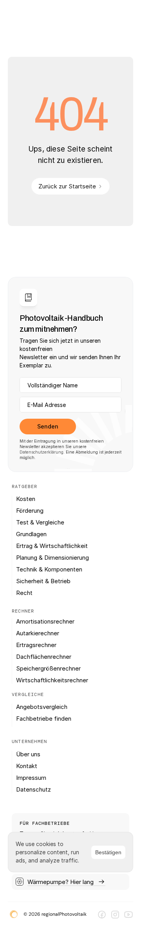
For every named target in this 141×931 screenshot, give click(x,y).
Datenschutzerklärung (41, 452)
